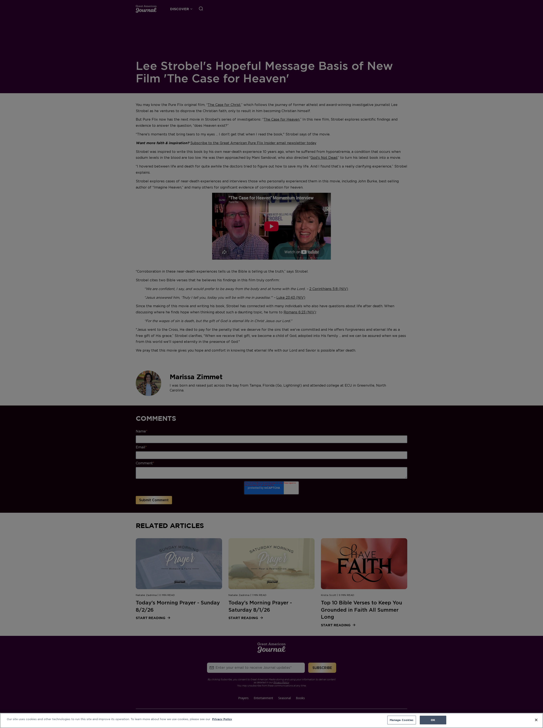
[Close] (536, 720)
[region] (271, 720)
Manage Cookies (402, 719)
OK (433, 719)
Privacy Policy (222, 719)
